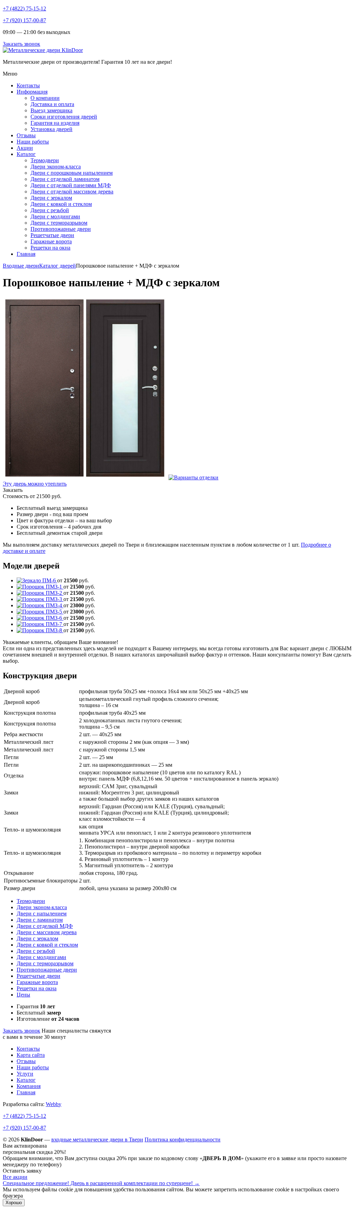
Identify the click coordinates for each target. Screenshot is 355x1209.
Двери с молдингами (55, 216)
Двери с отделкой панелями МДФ (71, 185)
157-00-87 (24, 1128)
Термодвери (45, 160)
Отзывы (26, 135)
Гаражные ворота (51, 241)
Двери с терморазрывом (59, 223)
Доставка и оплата (52, 104)
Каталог (26, 154)
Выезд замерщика (51, 110)
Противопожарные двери (61, 229)
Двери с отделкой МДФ (45, 926)
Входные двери (21, 266)
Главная (26, 254)
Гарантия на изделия (55, 123)
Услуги (25, 1074)
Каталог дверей (57, 266)
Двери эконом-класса (56, 166)
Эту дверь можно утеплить (35, 484)
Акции (25, 148)
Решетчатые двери (52, 235)
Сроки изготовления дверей (64, 117)
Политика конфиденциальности (182, 1139)
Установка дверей (51, 129)
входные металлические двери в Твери (97, 1139)
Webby (53, 1104)
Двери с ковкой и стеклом (61, 204)
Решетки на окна (50, 248)
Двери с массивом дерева (47, 932)
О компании (45, 98)
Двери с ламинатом (40, 920)
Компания (29, 1086)
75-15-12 (24, 1116)
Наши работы (33, 142)
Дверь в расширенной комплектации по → (101, 1183)
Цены (23, 995)
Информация (32, 92)
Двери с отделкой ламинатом (65, 179)
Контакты (28, 85)
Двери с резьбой (50, 210)
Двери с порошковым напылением (72, 173)
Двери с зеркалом (51, 198)
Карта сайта (31, 1055)
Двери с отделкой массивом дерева (72, 191)
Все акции (15, 1177)
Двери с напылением (42, 913)
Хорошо (14, 1202)
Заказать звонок (21, 44)
